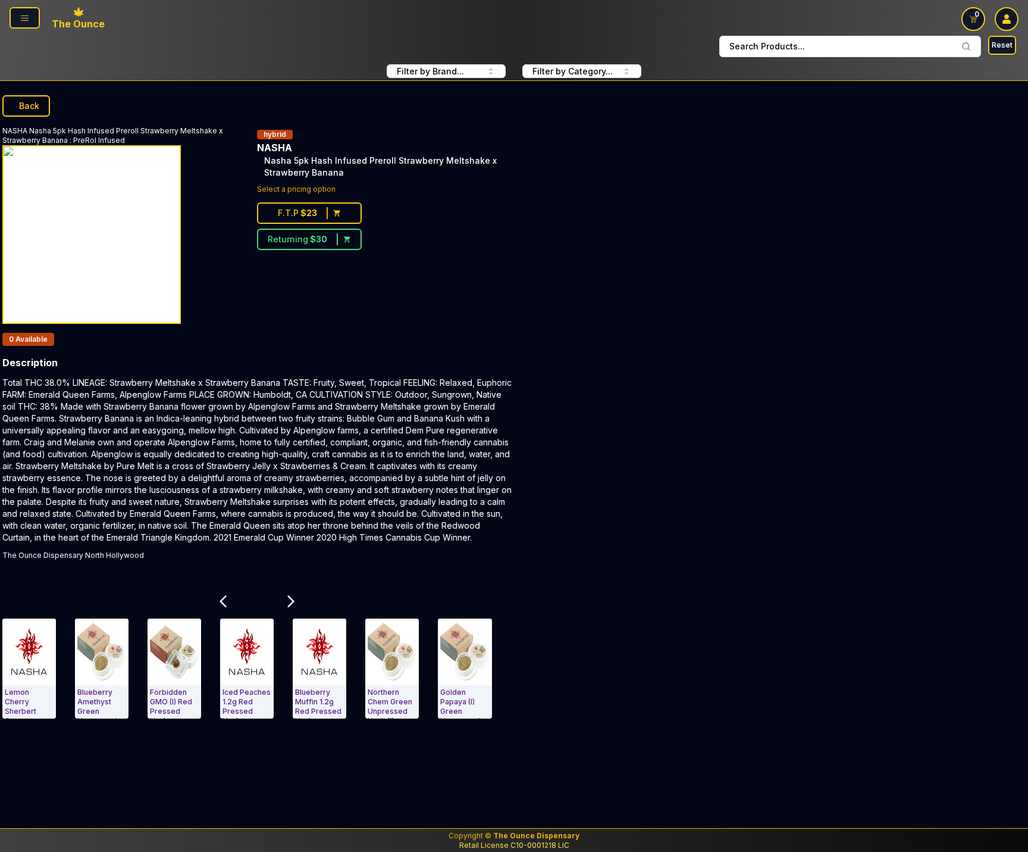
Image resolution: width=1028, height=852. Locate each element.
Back (29, 106)
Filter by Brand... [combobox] (430, 71)
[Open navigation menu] (25, 18)
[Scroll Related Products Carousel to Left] (223, 601)
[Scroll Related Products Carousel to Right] (291, 601)
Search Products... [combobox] (767, 46)
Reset (1002, 44)
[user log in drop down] (1006, 19)
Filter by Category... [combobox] (572, 71)
